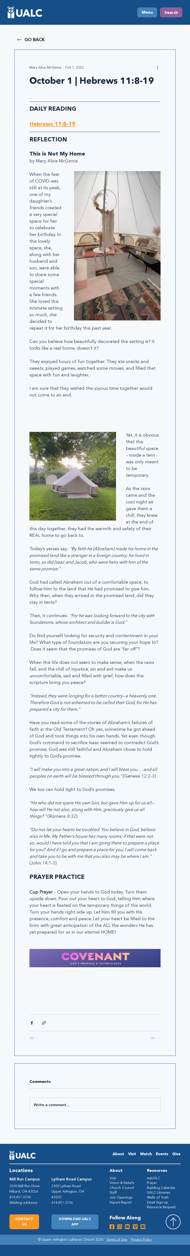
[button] (74, 1221)
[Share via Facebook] (31, 1022)
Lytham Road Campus (71, 1179)
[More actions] (158, 68)
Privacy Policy (141, 1239)
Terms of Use (116, 1239)
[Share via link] (44, 1022)
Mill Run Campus (24, 1179)
